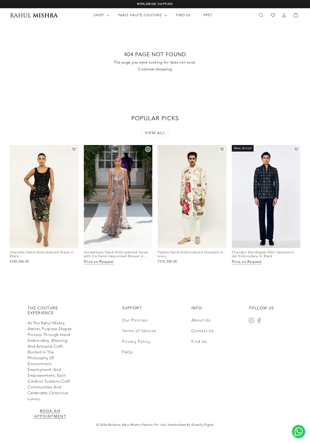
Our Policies (134, 320)
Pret (207, 15)
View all (155, 133)
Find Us (183, 15)
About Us (201, 320)
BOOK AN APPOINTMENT (50, 414)
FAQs (127, 352)
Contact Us (202, 331)
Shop (99, 15)
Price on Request (99, 262)
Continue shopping (155, 69)
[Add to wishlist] (74, 149)
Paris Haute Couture (140, 15)
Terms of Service (139, 331)
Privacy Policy (136, 342)
